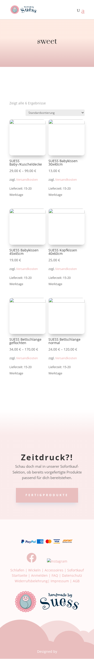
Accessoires (54, 570)
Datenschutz (72, 575)
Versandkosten (27, 180)
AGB (76, 581)
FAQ (55, 575)
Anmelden (39, 575)
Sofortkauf (75, 570)
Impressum (60, 581)
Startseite (19, 575)
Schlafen (17, 570)
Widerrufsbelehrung (31, 581)
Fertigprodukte (47, 495)
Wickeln (34, 570)
